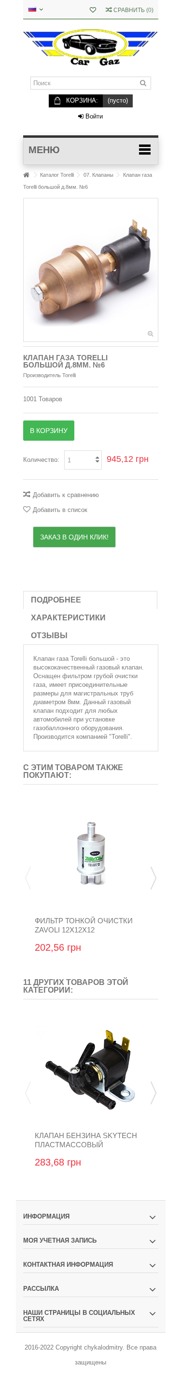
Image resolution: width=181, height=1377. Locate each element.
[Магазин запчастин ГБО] (90, 48)
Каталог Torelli (57, 175)
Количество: (41, 459)
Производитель (42, 375)
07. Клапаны (98, 175)
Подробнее (56, 600)
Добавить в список (60, 509)
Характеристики (68, 618)
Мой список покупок (93, 10)
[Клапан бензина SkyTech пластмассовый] (91, 1068)
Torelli (119, 736)
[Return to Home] (26, 175)
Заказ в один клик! (74, 537)
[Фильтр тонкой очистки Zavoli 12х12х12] (91, 854)
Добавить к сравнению (66, 494)
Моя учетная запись (60, 1240)
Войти (93, 116)
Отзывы (49, 635)
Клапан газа (51, 658)
